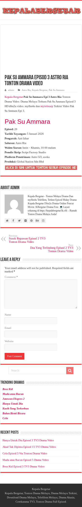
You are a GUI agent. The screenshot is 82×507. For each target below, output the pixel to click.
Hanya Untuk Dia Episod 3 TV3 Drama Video (28, 440)
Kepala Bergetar (40, 90)
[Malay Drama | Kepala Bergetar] (41, 10)
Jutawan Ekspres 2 (14, 398)
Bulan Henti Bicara (14, 413)
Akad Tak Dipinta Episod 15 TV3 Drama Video (29, 446)
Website (9, 341)
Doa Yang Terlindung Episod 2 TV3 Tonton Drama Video (51, 248)
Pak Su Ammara (56, 90)
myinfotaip (47, 106)
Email (8, 327)
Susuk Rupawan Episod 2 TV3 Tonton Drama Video (27, 238)
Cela (5, 418)
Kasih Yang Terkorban (16, 408)
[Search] (69, 370)
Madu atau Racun (13, 393)
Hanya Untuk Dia (13, 403)
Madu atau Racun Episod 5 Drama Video (26, 459)
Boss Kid (8, 389)
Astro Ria (26, 90)
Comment (11, 276)
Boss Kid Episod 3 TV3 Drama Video (24, 466)
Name (8, 314)
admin (11, 90)
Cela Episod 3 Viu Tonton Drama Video (25, 453)
